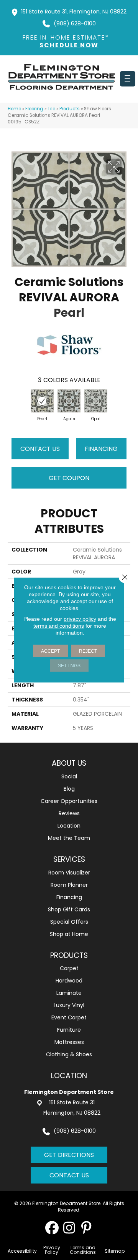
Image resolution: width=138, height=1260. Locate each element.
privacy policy (80, 619)
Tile (51, 109)
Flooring (34, 109)
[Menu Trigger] (127, 78)
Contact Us (40, 448)
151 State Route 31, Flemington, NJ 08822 (74, 11)
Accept (50, 651)
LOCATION (69, 1076)
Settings (69, 665)
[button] (52, 1227)
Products (69, 109)
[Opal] (95, 400)
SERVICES (69, 859)
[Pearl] (42, 400)
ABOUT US (69, 763)
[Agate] (69, 400)
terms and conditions (58, 626)
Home (14, 109)
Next (126, 403)
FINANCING (101, 448)
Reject (88, 651)
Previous (11, 403)
